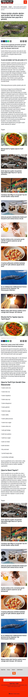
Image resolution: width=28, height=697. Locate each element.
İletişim (13, 669)
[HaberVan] (7, 2)
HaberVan (3, 669)
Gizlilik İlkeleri (20, 669)
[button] (21, 41)
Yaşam (10, 6)
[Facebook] (2, 41)
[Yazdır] (10, 41)
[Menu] (25, 2)
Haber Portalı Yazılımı (15, 693)
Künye (8, 669)
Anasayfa (5, 6)
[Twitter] (4, 41)
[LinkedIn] (6, 41)
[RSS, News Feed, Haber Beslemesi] (14, 673)
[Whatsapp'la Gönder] (8, 41)
